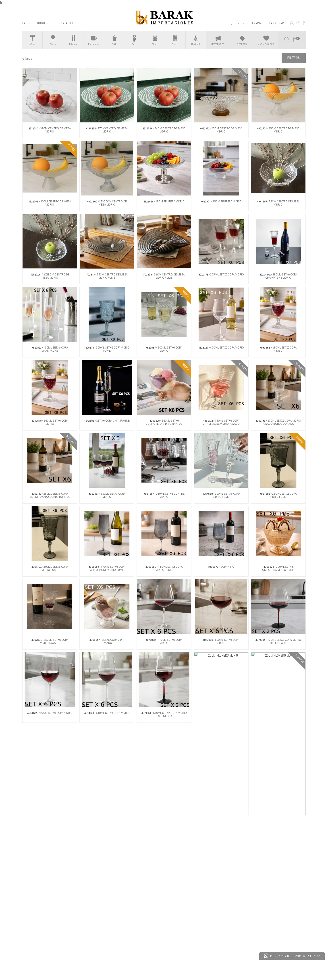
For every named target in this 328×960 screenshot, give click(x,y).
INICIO (27, 23)
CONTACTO (65, 23)
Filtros (293, 57)
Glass (27, 59)
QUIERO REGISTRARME (247, 23)
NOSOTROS (45, 23)
